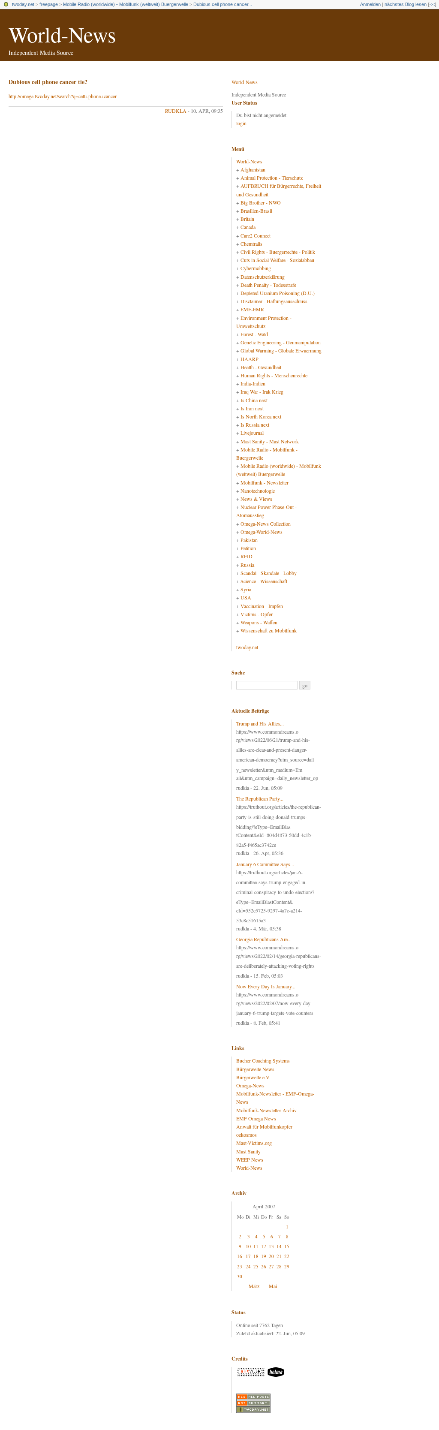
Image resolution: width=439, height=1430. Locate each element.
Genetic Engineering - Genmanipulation (281, 342)
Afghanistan (253, 169)
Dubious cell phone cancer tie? (48, 81)
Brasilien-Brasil (256, 210)
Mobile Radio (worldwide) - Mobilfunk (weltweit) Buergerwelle (125, 4)
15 (286, 1246)
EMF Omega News (256, 1118)
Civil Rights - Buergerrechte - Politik (278, 251)
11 (256, 1246)
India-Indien (253, 383)
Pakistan (249, 539)
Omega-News (250, 1085)
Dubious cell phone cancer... (222, 4)
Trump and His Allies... (260, 723)
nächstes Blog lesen (406, 4)
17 (248, 1256)
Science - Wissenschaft (264, 581)
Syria (246, 589)
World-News (62, 34)
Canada (248, 226)
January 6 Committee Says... (265, 864)
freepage (48, 4)
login (241, 123)
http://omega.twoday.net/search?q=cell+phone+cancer (63, 96)
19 (263, 1256)
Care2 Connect (256, 235)
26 (263, 1266)
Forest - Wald (254, 334)
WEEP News (249, 1159)
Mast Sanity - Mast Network (270, 441)
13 (271, 1246)
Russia (247, 564)
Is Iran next (252, 408)
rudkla (175, 110)
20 (271, 1256)
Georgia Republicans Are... (264, 939)
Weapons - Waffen (259, 622)
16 (239, 1256)
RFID (247, 556)
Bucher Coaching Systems (263, 1060)
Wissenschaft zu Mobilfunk (269, 630)
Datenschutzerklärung (263, 276)
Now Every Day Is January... (265, 986)
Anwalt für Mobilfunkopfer (264, 1126)
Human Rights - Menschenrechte (274, 375)
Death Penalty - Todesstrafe (268, 284)
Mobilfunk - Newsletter (265, 482)
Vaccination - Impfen (262, 605)
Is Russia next (255, 424)
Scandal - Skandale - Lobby (269, 572)
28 (279, 1266)
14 (279, 1246)
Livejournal (252, 432)
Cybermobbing (256, 268)
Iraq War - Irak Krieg (262, 391)
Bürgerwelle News (255, 1069)
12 (263, 1246)
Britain (247, 218)
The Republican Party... (259, 798)
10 (248, 1246)
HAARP (250, 358)
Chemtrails (251, 243)
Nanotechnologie (258, 490)
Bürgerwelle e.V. (253, 1077)
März (254, 1285)
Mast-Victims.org (254, 1142)
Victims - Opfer (257, 614)
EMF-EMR (252, 309)
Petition (248, 548)
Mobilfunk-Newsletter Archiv (266, 1110)
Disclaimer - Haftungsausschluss (274, 301)
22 (286, 1256)
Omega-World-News (262, 531)
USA (246, 597)
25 (256, 1266)
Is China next (254, 400)
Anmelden (370, 4)
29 (286, 1266)
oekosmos (246, 1134)
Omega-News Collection (266, 523)
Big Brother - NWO (261, 202)
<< (432, 4)
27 (271, 1266)
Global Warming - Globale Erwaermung (281, 350)
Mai (273, 1285)
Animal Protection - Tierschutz (272, 177)
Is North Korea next (261, 416)
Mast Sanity (248, 1151)
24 (248, 1266)
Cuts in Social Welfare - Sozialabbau (277, 259)
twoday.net (23, 4)
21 (279, 1256)
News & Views (256, 498)
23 (239, 1266)
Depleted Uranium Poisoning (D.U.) (278, 292)
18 (256, 1256)
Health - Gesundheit (261, 367)
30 (239, 1276)
